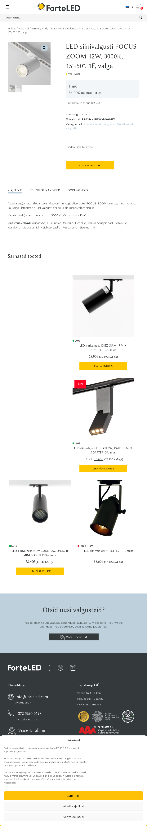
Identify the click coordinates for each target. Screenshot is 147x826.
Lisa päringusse (89, 165)
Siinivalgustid (39, 28)
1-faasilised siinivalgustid (63, 28)
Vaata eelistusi (73, 817)
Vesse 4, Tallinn (31, 730)
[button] (44, 47)
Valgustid (23, 28)
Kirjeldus (15, 190)
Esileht (12, 28)
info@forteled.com (32, 696)
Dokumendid (78, 190)
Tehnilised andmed (45, 190)
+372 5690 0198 (28, 713)
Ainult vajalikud (73, 806)
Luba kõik (73, 796)
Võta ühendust (76, 637)
